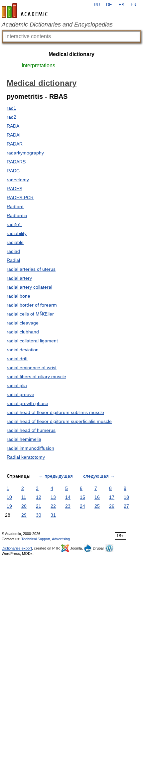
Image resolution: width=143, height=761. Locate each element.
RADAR (15, 143)
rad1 (11, 108)
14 (68, 497)
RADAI (14, 135)
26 (111, 506)
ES (121, 5)
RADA (13, 126)
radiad (13, 251)
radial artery (19, 278)
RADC (13, 170)
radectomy (18, 179)
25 (97, 506)
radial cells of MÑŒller (30, 314)
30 (38, 515)
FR (133, 5)
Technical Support (35, 539)
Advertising (61, 539)
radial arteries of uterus (31, 269)
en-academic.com (26, 10)
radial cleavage (23, 322)
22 (53, 506)
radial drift (17, 358)
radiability (17, 233)
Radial (13, 260)
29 (24, 515)
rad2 (11, 117)
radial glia (17, 385)
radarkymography (25, 152)
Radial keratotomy (26, 457)
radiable (15, 242)
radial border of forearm (32, 305)
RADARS (16, 161)
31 (53, 515)
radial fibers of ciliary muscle (36, 376)
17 (111, 497)
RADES (14, 188)
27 (126, 506)
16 (97, 497)
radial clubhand (23, 331)
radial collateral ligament (32, 340)
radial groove (20, 394)
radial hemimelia (24, 439)
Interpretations (38, 65)
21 (38, 506)
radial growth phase (27, 403)
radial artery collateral (29, 287)
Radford (15, 206)
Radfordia (17, 215)
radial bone (18, 296)
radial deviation (23, 349)
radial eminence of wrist (32, 367)
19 (9, 506)
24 (82, 506)
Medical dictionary (71, 54)
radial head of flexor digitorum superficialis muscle (59, 421)
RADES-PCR (20, 197)
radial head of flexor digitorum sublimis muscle (55, 412)
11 (23, 497)
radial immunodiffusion (30, 448)
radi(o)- (14, 224)
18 (126, 497)
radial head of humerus (31, 430)
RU (97, 5)
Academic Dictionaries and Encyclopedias (57, 24)
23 (68, 506)
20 (24, 506)
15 (82, 497)
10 (9, 497)
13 (53, 497)
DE (109, 5)
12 (38, 497)
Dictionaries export (17, 548)
